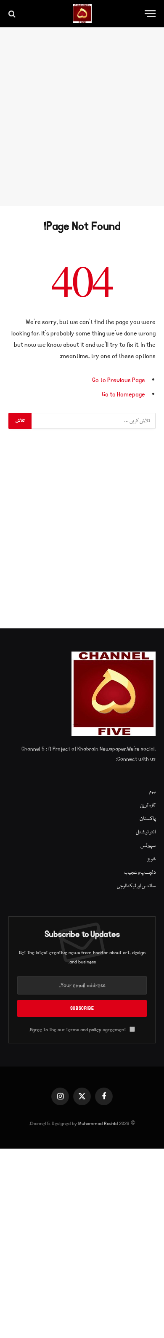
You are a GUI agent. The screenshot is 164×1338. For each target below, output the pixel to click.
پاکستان (148, 819)
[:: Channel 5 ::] (82, 13)
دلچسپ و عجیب (140, 873)
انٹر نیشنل (146, 832)
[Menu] (150, 13)
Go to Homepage (123, 394)
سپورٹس (148, 846)
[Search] (12, 13)
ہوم (152, 792)
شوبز (152, 859)
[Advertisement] (82, 117)
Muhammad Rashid (98, 1123)
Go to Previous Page (118, 380)
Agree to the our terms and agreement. (78, 1029)
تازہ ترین (148, 805)
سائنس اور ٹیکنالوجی (136, 886)
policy (95, 1029)
